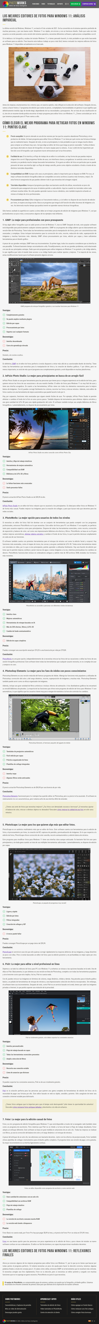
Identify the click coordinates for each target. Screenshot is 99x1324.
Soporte (60, 4)
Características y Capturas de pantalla (18, 1305)
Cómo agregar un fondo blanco (81, 1305)
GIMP (14, 364)
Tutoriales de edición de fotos (50, 1305)
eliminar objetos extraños (34, 534)
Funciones (35, 4)
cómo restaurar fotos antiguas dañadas (27, 1107)
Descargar (74, 4)
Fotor (5, 1241)
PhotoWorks (7, 659)
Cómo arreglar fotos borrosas (81, 1312)
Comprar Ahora (87, 4)
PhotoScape (7, 952)
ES (68, 4)
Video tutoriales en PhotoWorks (51, 1309)
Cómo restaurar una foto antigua (82, 1309)
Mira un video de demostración (15, 1309)
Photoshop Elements (10, 796)
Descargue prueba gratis (13, 1312)
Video (43, 4)
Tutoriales (51, 4)
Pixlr (4, 1091)
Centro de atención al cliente (50, 1312)
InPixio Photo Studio (10, 506)
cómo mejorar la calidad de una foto (70, 810)
